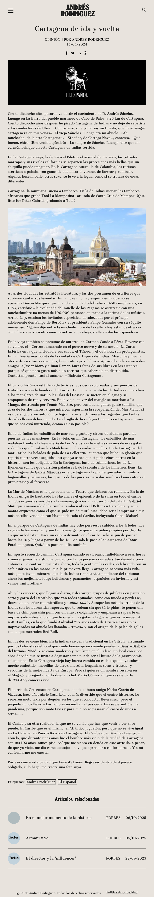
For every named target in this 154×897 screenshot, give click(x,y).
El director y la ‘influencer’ (51, 858)
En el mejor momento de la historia (59, 817)
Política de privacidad (122, 892)
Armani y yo (37, 838)
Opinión (52, 39)
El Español (67, 782)
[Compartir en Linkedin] (79, 53)
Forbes (114, 818)
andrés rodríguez (41, 782)
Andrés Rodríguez (78, 10)
